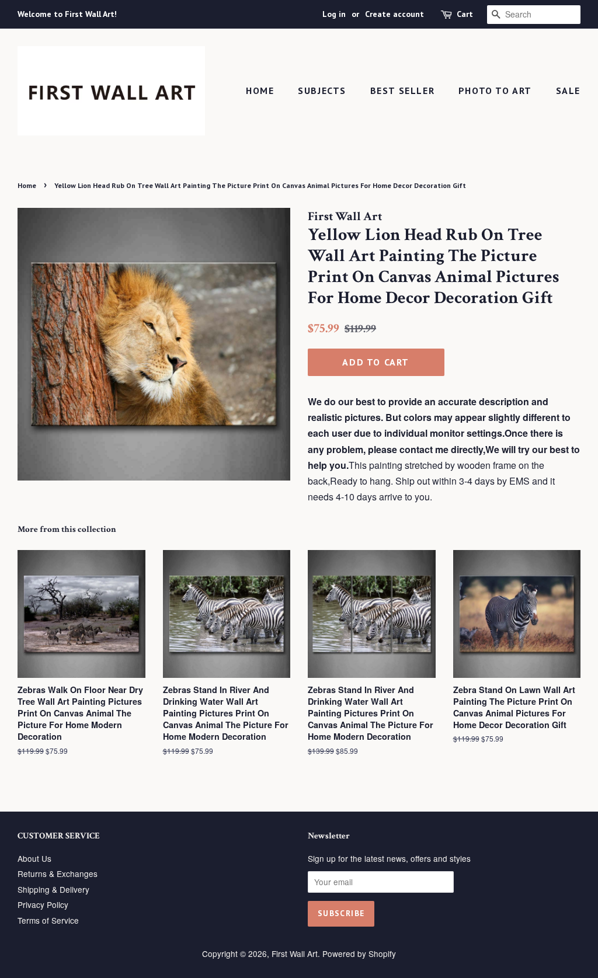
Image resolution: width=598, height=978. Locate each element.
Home (260, 90)
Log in (334, 14)
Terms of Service (48, 920)
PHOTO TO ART (495, 90)
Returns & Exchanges (58, 873)
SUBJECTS (322, 90)
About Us (34, 858)
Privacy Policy (43, 904)
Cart (465, 14)
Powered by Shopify (359, 953)
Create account (394, 14)
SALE (568, 90)
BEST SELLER (402, 90)
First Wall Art (295, 953)
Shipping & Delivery (53, 889)
